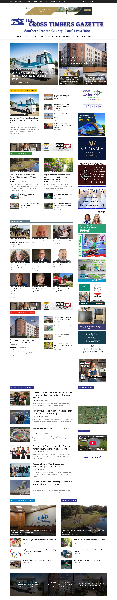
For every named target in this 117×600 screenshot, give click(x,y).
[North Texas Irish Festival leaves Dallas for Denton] (48, 196)
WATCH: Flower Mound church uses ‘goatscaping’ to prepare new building (62, 205)
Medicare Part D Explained (61, 334)
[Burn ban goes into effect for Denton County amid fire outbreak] (95, 76)
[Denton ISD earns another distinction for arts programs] (15, 564)
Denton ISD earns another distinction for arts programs (37, 560)
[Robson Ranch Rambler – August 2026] (42, 232)
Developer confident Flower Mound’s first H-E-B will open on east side (63, 115)
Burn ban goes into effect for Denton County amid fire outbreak (62, 96)
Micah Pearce (13, 125)
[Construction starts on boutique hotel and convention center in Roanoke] (83, 55)
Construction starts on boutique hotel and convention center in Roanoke (23, 342)
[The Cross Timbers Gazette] (58, 25)
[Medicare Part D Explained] (48, 337)
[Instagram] (85, 1)
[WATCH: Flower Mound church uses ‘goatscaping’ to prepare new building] (48, 206)
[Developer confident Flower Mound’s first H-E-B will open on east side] (48, 116)
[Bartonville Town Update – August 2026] (20, 280)
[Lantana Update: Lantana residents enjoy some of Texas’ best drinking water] (20, 232)
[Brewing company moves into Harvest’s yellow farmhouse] (71, 76)
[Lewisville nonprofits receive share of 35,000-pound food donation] (14, 196)
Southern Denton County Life (20, 154)
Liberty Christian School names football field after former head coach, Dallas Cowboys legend (52, 395)
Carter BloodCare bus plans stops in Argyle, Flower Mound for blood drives (24, 120)
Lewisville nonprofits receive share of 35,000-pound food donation (28, 196)
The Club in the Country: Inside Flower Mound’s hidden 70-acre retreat (23, 177)
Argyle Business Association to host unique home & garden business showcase (57, 177)
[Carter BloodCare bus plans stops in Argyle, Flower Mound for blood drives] (34, 64)
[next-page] (14, 137)
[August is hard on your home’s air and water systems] (48, 328)
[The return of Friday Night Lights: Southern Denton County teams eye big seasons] (20, 452)
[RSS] (88, 1)
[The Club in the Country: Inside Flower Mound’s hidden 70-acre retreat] (24, 165)
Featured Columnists (69, 501)
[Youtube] (92, 1)
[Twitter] (90, 1)
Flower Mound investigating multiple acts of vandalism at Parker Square (62, 106)
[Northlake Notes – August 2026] (63, 232)
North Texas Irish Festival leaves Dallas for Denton (87, 560)
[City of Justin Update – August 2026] (63, 256)
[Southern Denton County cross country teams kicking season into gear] (20, 470)
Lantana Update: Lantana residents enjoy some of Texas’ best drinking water (19, 242)
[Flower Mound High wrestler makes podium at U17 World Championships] (20, 417)
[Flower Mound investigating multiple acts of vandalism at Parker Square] (48, 107)
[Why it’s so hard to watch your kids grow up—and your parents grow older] (48, 345)
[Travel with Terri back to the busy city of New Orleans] (14, 206)
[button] (94, 37)
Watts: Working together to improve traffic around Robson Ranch (41, 266)
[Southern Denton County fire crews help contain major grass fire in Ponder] (48, 126)
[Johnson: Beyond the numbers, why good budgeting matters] (20, 256)
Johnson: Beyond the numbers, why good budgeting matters (19, 266)
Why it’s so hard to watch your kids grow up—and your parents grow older (63, 345)
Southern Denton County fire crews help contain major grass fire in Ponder (63, 125)
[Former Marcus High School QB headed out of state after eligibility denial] (20, 487)
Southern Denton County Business (69, 57)
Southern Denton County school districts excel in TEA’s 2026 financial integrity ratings (31, 531)
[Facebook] (83, 1)
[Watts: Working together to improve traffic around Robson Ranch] (42, 256)
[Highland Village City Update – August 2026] (42, 280)
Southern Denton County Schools (22, 501)
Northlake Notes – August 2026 (62, 241)
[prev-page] (11, 137)
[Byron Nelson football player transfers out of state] (20, 434)
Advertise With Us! (84, 431)
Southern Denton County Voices (20, 221)
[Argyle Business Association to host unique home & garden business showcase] (58, 165)
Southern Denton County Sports (22, 387)
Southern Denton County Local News (21, 69)
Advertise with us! (92, 457)
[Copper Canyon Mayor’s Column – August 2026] (63, 280)
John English (35, 451)
